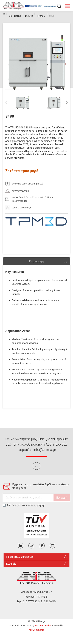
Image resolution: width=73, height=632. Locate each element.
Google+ (52, 545)
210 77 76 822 (31, 601)
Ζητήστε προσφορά (21, 171)
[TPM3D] (36, 221)
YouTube (31, 545)
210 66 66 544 (49, 601)
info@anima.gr (44, 450)
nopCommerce (36, 630)
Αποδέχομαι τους (26, 505)
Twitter (20, 545)
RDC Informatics (43, 625)
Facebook (42, 545)
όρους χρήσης (36, 505)
